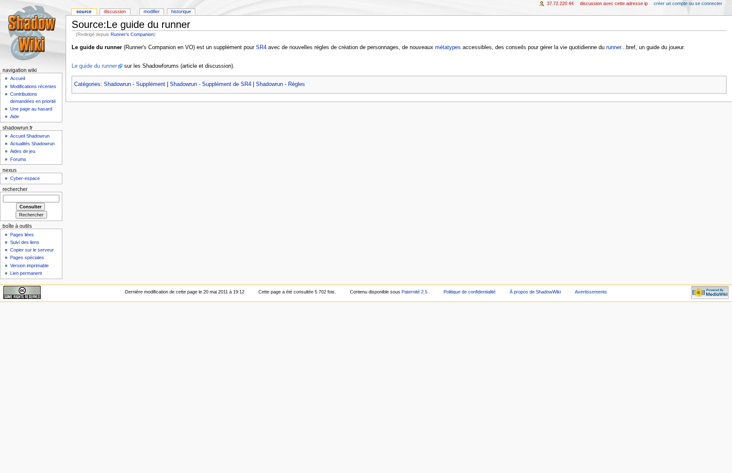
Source (84, 11)
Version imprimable (29, 265)
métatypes (448, 47)
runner (613, 47)
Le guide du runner (94, 66)
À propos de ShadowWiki (535, 291)
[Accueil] (33, 33)
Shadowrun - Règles (280, 84)
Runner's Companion (132, 34)
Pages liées (22, 234)
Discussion (115, 11)
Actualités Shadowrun (32, 143)
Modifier (152, 11)
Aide (14, 116)
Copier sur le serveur (32, 249)
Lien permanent (26, 273)
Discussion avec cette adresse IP (614, 3)
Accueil (17, 78)
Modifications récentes (33, 86)
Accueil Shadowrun (30, 135)
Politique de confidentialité (470, 291)
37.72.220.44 (560, 3)
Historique (181, 11)
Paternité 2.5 (415, 291)
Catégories (87, 84)
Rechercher (15, 189)
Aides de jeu (22, 151)
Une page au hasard (31, 108)
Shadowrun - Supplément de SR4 (210, 84)
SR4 (261, 47)
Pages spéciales (27, 257)
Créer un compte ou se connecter (688, 3)
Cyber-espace (25, 178)
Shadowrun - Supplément (134, 84)
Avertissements (591, 291)
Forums (18, 159)
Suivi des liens (24, 242)
